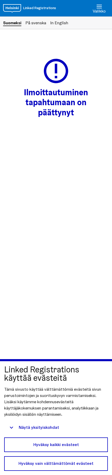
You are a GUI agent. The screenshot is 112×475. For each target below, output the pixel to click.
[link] (12, 8)
